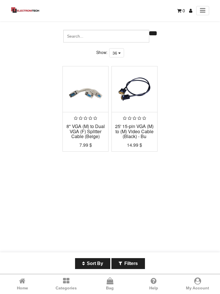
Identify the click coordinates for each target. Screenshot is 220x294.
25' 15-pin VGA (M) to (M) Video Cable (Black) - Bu (134, 131)
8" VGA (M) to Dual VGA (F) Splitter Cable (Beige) (85, 131)
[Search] (153, 33)
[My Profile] (190, 10)
